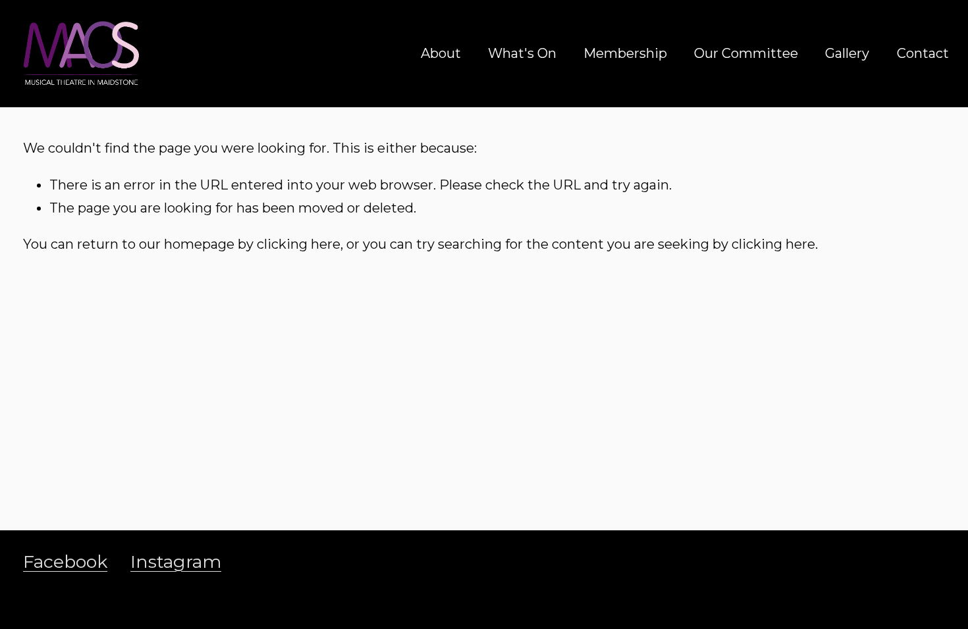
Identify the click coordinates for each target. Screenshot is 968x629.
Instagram (175, 561)
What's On (522, 53)
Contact (923, 53)
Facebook (65, 561)
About (441, 53)
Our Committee (746, 53)
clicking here (298, 244)
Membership (625, 53)
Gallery (847, 53)
